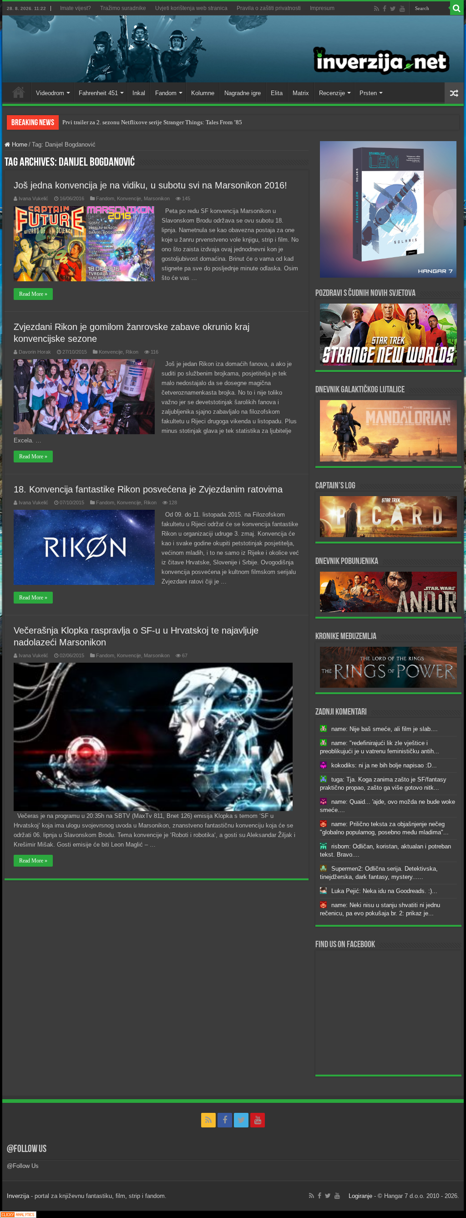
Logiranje (360, 1196)
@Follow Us (26, 1149)
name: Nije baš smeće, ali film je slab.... (384, 729)
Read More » (33, 294)
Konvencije (129, 198)
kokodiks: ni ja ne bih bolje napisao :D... (384, 765)
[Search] (457, 8)
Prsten (368, 93)
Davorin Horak (35, 352)
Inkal (138, 93)
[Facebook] (384, 8)
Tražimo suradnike (123, 8)
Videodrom (50, 93)
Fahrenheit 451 (98, 93)
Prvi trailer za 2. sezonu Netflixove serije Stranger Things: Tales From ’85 (152, 122)
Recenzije (332, 93)
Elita (277, 93)
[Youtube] (402, 8)
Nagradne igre (242, 93)
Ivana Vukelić (33, 198)
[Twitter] (393, 8)
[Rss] (376, 8)
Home (18, 92)
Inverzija (18, 1196)
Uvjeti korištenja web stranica (191, 8)
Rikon (132, 352)
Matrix (301, 93)
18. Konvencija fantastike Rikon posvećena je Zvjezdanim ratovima (148, 489)
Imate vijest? (75, 8)
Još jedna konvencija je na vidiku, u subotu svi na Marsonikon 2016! (150, 185)
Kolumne (202, 93)
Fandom (166, 93)
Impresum (322, 8)
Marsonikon (157, 198)
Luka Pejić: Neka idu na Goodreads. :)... (384, 891)
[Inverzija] (233, 48)
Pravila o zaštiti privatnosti (269, 8)
